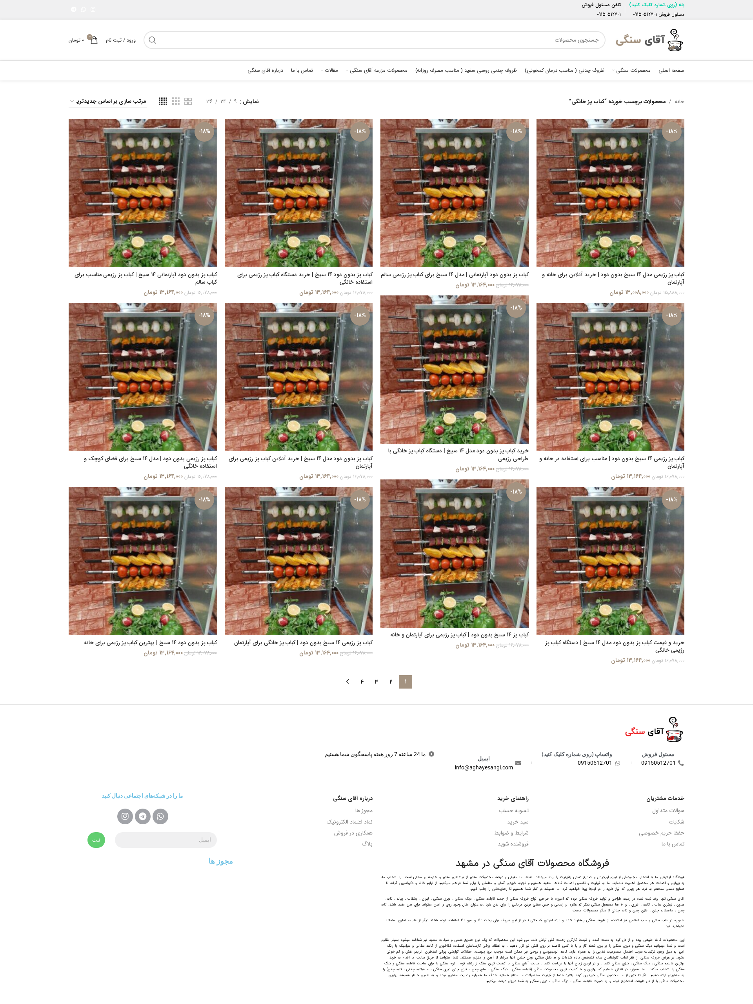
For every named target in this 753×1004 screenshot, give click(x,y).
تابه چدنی (619, 910)
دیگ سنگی (463, 899)
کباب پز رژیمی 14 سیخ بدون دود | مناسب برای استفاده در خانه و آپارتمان (611, 462)
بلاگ (367, 844)
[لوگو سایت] (648, 39)
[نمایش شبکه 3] (176, 102)
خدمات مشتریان (665, 798)
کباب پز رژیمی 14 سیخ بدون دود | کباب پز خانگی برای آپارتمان (303, 642)
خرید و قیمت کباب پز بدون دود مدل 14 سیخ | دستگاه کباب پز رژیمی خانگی (614, 646)
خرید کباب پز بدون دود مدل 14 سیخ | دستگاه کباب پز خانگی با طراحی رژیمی (458, 454)
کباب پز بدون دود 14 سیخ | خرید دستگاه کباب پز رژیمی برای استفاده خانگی (305, 278)
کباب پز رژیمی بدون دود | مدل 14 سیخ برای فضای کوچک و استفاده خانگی (150, 462)
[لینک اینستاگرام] (93, 9)
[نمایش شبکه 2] (188, 102)
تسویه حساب (514, 810)
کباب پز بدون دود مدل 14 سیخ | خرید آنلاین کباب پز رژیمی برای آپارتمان (301, 462)
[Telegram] (143, 816)
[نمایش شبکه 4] (163, 102)
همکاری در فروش (353, 833)
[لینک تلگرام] (74, 9)
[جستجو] (153, 40)
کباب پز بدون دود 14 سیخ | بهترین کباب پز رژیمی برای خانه (150, 642)
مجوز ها (364, 810)
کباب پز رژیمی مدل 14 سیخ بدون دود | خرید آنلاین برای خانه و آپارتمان (613, 278)
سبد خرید (518, 822)
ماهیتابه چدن (662, 910)
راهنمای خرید (513, 798)
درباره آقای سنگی (353, 798)
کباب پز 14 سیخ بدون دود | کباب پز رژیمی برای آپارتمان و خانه (459, 634)
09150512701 (645, 14)
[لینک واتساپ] (83, 9)
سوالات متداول (668, 810)
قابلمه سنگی (521, 969)
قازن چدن (640, 910)
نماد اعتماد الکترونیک (350, 822)
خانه (679, 101)
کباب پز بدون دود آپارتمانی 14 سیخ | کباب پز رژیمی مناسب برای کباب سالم (146, 278)
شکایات (676, 822)
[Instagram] (125, 816)
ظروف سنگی (650, 957)
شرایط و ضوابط (511, 833)
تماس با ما (673, 844)
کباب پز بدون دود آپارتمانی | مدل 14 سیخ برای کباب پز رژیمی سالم (455, 274)
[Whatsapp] (160, 816)
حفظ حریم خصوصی (661, 833)
